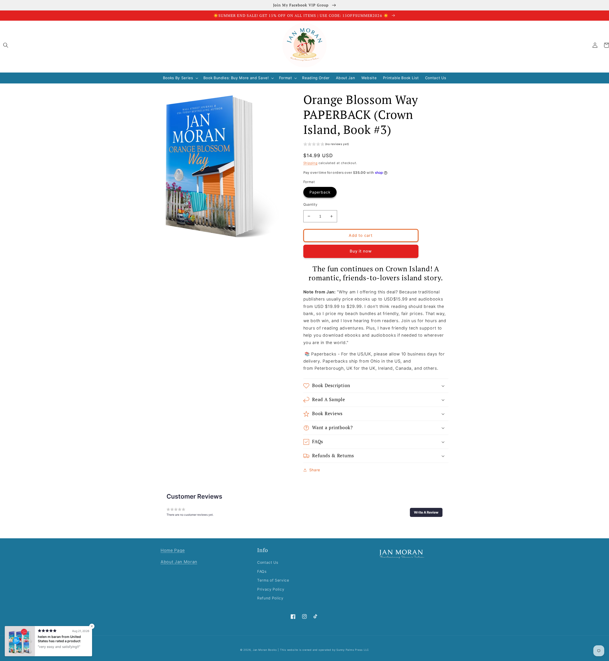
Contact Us (267, 562)
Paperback (320, 192)
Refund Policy (270, 598)
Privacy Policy (270, 589)
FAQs (262, 571)
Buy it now (361, 251)
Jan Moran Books (265, 649)
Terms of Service (273, 580)
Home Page (173, 550)
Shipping (310, 163)
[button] (5, 45)
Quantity (310, 204)
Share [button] (314, 470)
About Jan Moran (179, 561)
